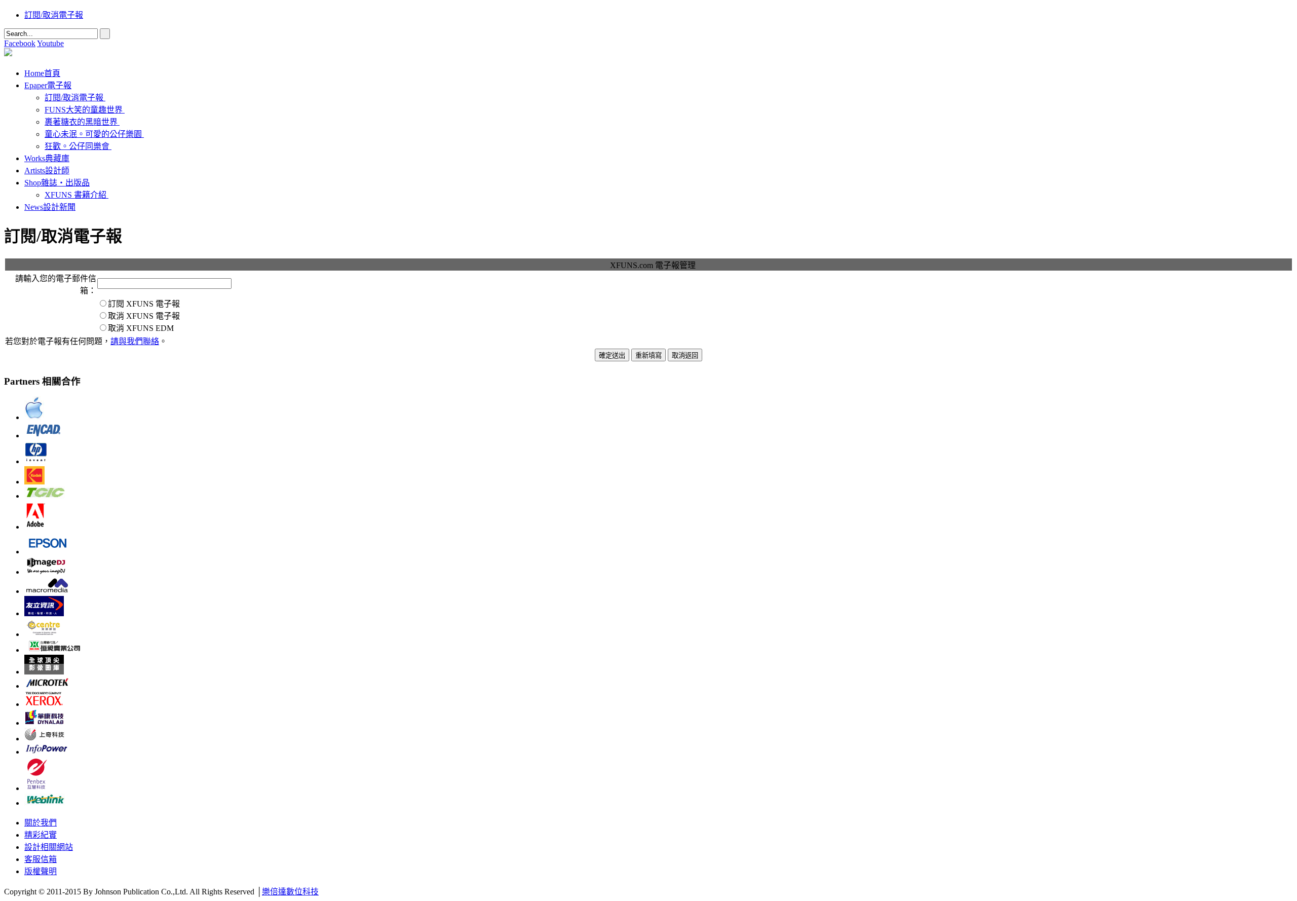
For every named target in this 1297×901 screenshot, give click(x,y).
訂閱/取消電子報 (53, 15)
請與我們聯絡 (134, 341)
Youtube (50, 43)
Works (46, 158)
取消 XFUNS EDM (141, 328)
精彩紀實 (40, 835)
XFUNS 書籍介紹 (75, 195)
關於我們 (40, 822)
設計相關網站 (48, 847)
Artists (46, 170)
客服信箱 (40, 859)
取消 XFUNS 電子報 (144, 316)
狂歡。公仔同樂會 (77, 146)
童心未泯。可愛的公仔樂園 (93, 134)
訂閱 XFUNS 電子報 (144, 303)
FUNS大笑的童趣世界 (84, 109)
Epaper (47, 85)
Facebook (19, 43)
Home (42, 73)
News (49, 207)
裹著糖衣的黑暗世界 (81, 122)
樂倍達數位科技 (290, 891)
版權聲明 (40, 871)
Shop (57, 182)
